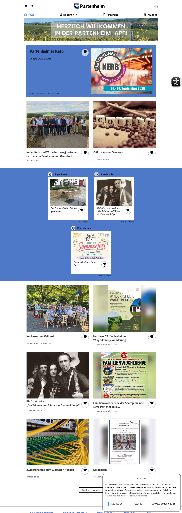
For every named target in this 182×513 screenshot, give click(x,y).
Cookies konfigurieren (164, 504)
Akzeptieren (116, 504)
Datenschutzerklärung (159, 508)
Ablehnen (138, 504)
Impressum (171, 508)
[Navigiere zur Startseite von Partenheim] (90, 6)
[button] (26, 6)
